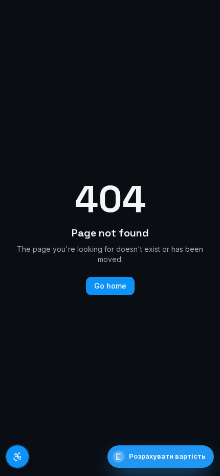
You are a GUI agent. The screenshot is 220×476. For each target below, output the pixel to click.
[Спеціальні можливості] (17, 456)
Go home (110, 285)
